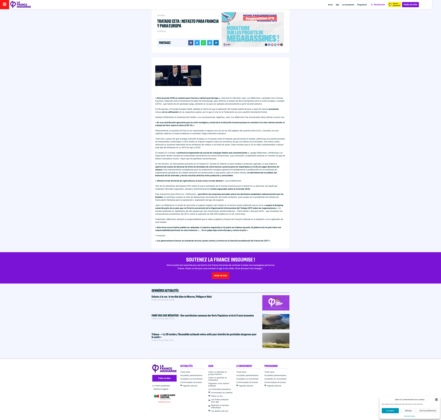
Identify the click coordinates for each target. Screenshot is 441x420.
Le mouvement (348, 4)
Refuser (408, 411)
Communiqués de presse (191, 382)
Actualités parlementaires (191, 375)
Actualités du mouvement (191, 379)
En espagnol (161, 15)
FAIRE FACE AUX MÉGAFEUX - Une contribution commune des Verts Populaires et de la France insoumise (203, 315)
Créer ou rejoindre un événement (217, 378)
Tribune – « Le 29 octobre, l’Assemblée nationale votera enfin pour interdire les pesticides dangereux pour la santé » (204, 335)
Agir (337, 4)
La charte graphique (161, 385)
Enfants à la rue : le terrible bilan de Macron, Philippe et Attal (182, 296)
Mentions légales (409, 416)
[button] (436, 399)
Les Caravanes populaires (219, 389)
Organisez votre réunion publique (218, 384)
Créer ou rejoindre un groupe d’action (217, 373)
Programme (362, 4)
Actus (330, 4)
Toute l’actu (185, 372)
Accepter (390, 411)
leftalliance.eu (164, 402)
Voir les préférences (427, 411)
